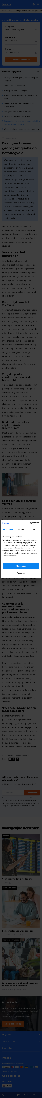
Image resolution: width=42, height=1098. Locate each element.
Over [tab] (34, 529)
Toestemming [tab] (7, 529)
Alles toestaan (21, 566)
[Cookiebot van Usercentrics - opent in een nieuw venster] (30, 523)
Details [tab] (21, 529)
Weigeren (21, 573)
